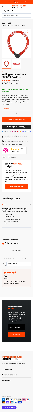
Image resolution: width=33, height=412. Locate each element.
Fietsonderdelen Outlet (15, 363)
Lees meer (6, 104)
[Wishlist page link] (5, 11)
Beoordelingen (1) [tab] (9, 258)
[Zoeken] (28, 15)
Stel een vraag (16, 250)
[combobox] (16, 15)
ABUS (9, 23)
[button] (3, 7)
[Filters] (4, 264)
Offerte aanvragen (16, 186)
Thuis (3, 23)
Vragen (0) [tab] (24, 258)
